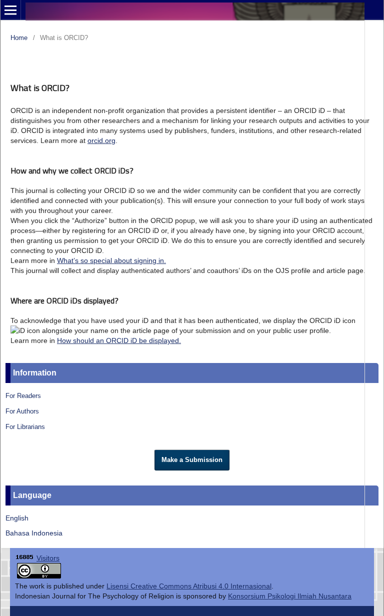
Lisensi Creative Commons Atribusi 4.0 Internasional (189, 586)
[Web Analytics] (24, 558)
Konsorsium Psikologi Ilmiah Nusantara (290, 596)
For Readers (23, 396)
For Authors (22, 411)
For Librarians (25, 426)
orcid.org (102, 140)
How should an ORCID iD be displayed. (119, 340)
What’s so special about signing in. (111, 260)
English (17, 518)
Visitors (48, 558)
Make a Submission (192, 460)
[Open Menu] (10, 10)
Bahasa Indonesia (34, 533)
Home (19, 38)
